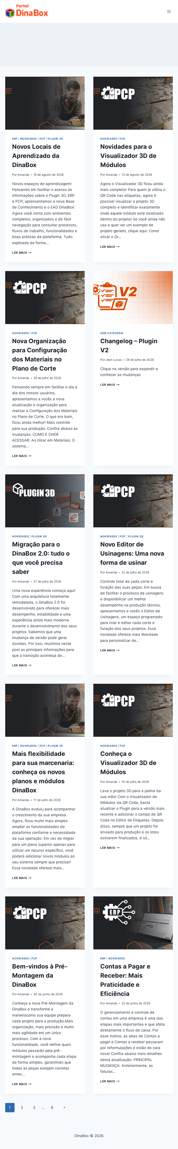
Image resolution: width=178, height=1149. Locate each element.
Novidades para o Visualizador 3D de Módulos (128, 156)
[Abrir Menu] (169, 11)
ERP (15, 138)
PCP (42, 138)
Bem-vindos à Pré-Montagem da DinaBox (40, 975)
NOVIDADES (28, 138)
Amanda (23, 174)
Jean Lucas (114, 359)
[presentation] (45, 103)
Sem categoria (112, 333)
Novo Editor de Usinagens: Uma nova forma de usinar (132, 553)
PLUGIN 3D (55, 138)
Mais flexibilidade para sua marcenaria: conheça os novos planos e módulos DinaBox (43, 772)
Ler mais (19, 252)
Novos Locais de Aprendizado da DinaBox (36, 156)
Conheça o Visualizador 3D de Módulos (128, 763)
